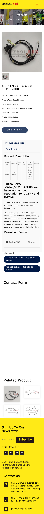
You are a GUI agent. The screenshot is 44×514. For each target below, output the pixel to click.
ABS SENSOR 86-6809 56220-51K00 (21, 259)
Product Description (14, 143)
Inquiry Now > (15, 130)
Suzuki (12, 19)
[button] (41, 51)
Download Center (14, 149)
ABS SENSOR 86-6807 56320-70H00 (20, 268)
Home (4, 19)
